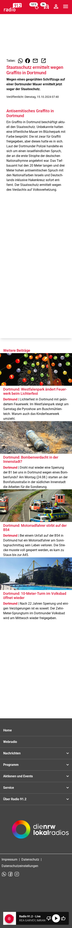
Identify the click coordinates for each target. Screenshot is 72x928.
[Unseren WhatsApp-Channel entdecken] (4, 874)
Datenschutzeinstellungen (20, 866)
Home (7, 730)
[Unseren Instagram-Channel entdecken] (16, 874)
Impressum (9, 859)
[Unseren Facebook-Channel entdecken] (10, 874)
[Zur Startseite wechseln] (12, 7)
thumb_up (63, 918)
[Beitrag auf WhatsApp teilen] (20, 60)
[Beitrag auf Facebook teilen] (27, 60)
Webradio (10, 742)
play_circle (56, 918)
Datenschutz (30, 859)
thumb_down (48, 918)
